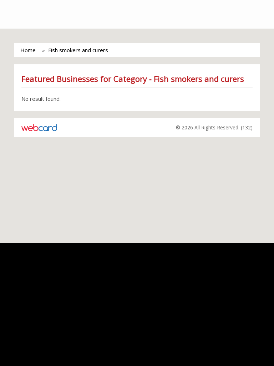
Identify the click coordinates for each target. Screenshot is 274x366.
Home (28, 50)
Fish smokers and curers (78, 50)
